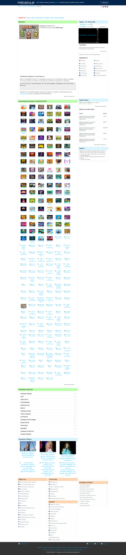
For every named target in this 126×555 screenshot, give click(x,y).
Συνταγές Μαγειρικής (23, 496)
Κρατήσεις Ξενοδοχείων (24, 491)
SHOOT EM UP (47, 399)
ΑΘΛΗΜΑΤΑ (47, 428)
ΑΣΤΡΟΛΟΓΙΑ (51, 2)
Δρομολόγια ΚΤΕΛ (53, 482)
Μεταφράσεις (52, 532)
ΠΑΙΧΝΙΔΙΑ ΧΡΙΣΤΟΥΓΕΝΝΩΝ (47, 419)
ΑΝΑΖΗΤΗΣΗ (104, 2)
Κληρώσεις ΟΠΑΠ (98, 68)
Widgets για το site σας (54, 504)
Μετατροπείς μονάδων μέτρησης (56, 506)
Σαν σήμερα (82, 63)
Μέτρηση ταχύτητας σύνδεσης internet (58, 523)
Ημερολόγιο (52, 516)
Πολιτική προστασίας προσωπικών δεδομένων (73, 549)
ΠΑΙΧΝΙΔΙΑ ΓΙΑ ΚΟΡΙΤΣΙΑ (47, 431)
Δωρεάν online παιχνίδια (93, 505)
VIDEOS (77, 2)
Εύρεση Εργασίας (22, 505)
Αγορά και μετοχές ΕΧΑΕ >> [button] (101, 106)
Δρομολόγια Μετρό (53, 491)
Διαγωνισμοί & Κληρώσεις (100, 75)
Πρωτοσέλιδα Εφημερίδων (100, 70)
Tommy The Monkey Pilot (32, 357)
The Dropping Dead (23, 338)
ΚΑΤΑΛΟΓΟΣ (82, 2)
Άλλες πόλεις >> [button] (103, 26)
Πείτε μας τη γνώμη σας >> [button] (69, 96)
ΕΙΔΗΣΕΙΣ (46, 2)
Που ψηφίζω (21, 526)
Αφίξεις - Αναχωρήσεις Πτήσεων (56, 486)
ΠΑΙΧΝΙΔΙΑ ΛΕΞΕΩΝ (47, 411)
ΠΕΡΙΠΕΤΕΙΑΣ (47, 425)
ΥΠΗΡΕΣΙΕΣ (41, 2)
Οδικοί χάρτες (52, 496)
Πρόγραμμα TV (82, 70)
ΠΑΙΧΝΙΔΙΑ (57, 2)
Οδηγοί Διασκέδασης (23, 493)
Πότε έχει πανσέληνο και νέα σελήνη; (93, 499)
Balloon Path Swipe (67, 248)
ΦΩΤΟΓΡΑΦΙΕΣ (72, 2)
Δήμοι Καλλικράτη (53, 521)
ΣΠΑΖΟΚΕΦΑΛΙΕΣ (47, 402)
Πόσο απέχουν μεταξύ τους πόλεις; (93, 489)
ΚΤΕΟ (20, 503)
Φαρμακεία (97, 60)
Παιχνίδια (24, 6)
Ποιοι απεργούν (83, 75)
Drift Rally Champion (58, 274)
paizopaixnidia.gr (24, 93)
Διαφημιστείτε (59, 549)
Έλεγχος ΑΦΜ (52, 513)
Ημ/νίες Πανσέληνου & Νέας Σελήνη (26, 484)
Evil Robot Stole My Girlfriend (50, 357)
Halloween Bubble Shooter (41, 301)
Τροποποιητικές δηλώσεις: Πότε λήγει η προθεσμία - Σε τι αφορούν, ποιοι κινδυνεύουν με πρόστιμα (68, 472)
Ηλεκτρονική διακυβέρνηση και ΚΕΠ (26, 507)
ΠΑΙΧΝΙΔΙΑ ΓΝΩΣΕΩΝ (47, 393)
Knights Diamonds (58, 267)
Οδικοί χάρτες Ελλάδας (93, 493)
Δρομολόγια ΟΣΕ (53, 484)
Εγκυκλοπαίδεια (53, 530)
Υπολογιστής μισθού (54, 511)
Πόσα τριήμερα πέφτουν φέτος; (93, 497)
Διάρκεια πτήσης (53, 528)
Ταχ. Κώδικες (21, 512)
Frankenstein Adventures (58, 287)
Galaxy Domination (58, 344)
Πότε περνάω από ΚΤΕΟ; (93, 487)
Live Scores (82, 68)
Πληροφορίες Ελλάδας (23, 522)
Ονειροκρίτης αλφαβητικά (93, 484)
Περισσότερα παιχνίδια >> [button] (69, 384)
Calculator (51, 518)
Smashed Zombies (58, 320)
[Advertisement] (63, 12)
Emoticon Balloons (23, 248)
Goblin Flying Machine (32, 381)
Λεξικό (51, 535)
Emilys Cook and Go (49, 301)
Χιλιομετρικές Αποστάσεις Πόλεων (57, 498)
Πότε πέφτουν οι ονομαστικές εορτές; (93, 495)
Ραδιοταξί (51, 493)
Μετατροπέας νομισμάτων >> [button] (100, 144)
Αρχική (19, 6)
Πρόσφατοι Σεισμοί (23, 498)
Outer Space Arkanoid (41, 294)
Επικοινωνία (45, 549)
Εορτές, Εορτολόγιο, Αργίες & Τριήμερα (27, 482)
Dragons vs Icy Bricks (41, 255)
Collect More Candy (23, 327)
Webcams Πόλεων (22, 489)
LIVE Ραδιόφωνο (83, 73)
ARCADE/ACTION (31, 6)
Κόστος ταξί (52, 525)
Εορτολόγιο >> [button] (103, 51)
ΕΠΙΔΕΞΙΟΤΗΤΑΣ (47, 422)
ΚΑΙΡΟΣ (66, 2)
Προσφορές (97, 73)
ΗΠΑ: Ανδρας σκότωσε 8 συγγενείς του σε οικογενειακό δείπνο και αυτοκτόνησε (47, 472)
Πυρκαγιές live (22, 500)
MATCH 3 (47, 408)
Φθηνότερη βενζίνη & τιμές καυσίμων (26, 517)
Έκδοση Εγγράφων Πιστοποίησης (25, 514)
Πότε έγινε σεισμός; (93, 503)
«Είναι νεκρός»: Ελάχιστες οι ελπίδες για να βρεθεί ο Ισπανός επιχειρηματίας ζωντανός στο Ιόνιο (27, 454)
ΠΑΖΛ (47, 396)
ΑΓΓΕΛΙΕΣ (62, 2)
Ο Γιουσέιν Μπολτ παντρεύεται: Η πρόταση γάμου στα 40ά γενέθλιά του (27, 469)
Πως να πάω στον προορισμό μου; (93, 491)
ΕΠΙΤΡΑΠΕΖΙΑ (47, 417)
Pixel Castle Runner (32, 281)
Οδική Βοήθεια (22, 519)
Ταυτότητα (52, 549)
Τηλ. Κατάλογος (22, 510)
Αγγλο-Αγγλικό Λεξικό (54, 537)
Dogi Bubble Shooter (67, 369)
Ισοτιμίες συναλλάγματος (55, 509)
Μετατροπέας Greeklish (54, 539)
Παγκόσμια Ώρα (98, 66)
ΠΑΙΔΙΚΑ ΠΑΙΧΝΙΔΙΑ (47, 434)
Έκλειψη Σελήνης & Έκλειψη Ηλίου (26, 486)
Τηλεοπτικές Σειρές (23, 524)
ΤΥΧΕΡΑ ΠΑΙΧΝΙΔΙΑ (47, 414)
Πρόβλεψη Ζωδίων (98, 63)
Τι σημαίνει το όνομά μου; (93, 501)
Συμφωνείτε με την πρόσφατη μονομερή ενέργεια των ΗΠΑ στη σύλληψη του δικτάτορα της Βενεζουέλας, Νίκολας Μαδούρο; (92, 151)
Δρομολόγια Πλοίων (53, 489)
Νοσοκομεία (82, 60)
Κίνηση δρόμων (83, 66)
